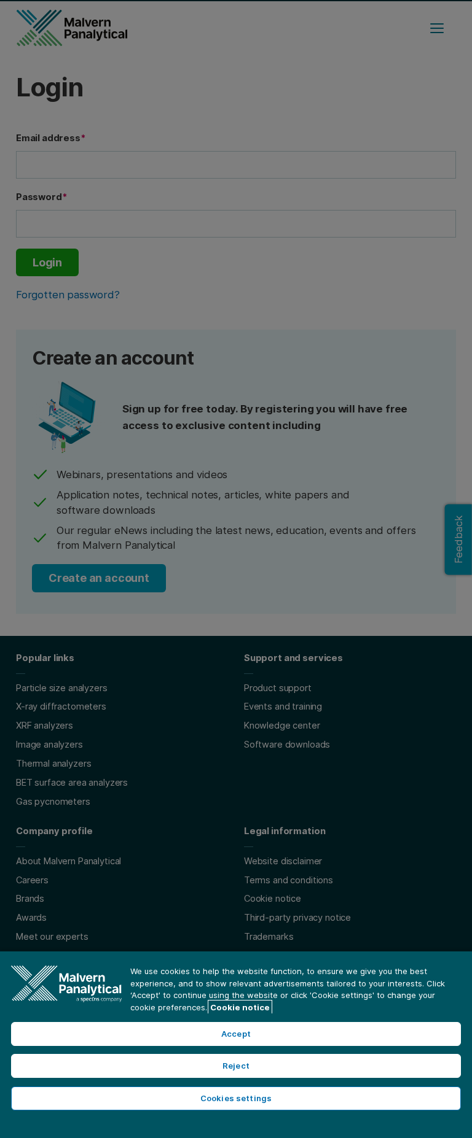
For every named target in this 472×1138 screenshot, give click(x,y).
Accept (236, 1034)
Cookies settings (236, 1098)
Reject (236, 1065)
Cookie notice (240, 1007)
